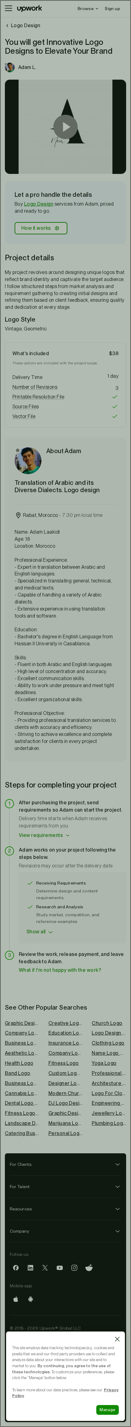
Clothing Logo (108, 1043)
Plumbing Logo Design (109, 1123)
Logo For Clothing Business (109, 1093)
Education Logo (65, 1033)
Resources (21, 1208)
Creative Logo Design (65, 1023)
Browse (86, 8)
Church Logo (107, 1023)
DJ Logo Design (65, 1103)
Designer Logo (65, 1083)
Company (19, 1231)
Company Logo (65, 1053)
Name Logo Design (109, 1053)
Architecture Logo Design (109, 1083)
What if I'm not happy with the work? (60, 970)
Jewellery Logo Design (109, 1113)
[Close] (117, 1339)
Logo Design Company (109, 1033)
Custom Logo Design (65, 1073)
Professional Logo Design (109, 1073)
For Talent (20, 1186)
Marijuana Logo (65, 1123)
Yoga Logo (104, 1063)
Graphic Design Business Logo (65, 1113)
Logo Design (38, 204)
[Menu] (8, 8)
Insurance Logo (65, 1043)
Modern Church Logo (65, 1093)
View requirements (41, 835)
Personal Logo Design (65, 1133)
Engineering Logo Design (109, 1103)
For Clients (20, 1164)
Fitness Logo (63, 1063)
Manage (107, 1409)
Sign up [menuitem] (112, 8)
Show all (36, 932)
